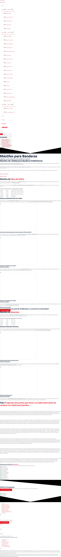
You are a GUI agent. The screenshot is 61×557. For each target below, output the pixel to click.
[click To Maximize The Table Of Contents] (1, 132)
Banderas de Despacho (8, 47)
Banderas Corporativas (8, 93)
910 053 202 (2, 526)
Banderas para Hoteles (8, 20)
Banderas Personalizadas (9, 40)
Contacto (3, 119)
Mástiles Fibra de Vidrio (8, 108)
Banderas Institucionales (9, 74)
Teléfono (1, 524)
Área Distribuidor (5, 127)
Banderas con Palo (8, 55)
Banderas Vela (7, 85)
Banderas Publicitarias (8, 36)
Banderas (3, 32)
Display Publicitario (8, 62)
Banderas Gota (7, 81)
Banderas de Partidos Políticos (10, 96)
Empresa (3, 9)
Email (1, 529)
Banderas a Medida (8, 13)
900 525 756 (4, 123)
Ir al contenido (2, 0)
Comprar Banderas (8, 28)
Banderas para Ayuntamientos (10, 51)
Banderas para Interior (8, 70)
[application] (5, 9)
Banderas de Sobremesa (9, 43)
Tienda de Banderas (8, 24)
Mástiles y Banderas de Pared (9, 112)
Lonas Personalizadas (8, 89)
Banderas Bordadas (8, 100)
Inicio (3, 5)
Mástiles (3, 104)
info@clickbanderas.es (3, 531)
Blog (2, 116)
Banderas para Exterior (8, 66)
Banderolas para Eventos (9, 17)
